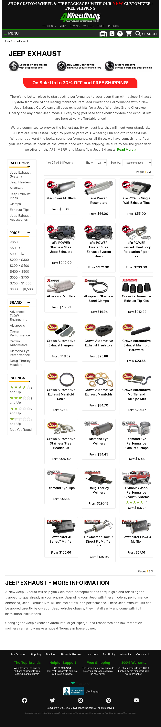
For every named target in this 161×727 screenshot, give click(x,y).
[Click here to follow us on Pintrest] (109, 700)
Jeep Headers (20, 182)
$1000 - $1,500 (21, 289)
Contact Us (143, 654)
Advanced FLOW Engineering (18, 316)
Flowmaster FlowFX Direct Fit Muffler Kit (98, 541)
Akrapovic (17, 325)
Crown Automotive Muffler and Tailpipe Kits (136, 394)
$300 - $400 (19, 266)
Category (20, 164)
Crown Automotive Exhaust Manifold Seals (61, 394)
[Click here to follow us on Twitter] (52, 700)
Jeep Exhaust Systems (20, 174)
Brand (19, 302)
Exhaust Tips (19, 210)
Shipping (35, 654)
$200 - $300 (19, 260)
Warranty (92, 654)
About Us (126, 654)
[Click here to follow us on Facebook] (24, 700)
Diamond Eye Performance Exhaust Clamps (136, 443)
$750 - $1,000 (20, 283)
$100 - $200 (19, 254)
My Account (18, 654)
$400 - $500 (19, 271)
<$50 (14, 242)
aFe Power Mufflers (61, 198)
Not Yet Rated (21, 430)
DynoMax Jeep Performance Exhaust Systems (136, 492)
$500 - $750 (19, 277)
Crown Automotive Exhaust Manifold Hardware (136, 345)
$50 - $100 (18, 248)
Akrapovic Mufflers (61, 296)
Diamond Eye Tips (61, 488)
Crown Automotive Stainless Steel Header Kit (61, 443)
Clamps (15, 204)
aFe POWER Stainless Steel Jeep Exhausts (61, 247)
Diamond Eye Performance (20, 353)
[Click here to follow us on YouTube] (136, 700)
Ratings (19, 379)
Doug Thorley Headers (20, 363)
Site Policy (109, 654)
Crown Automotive (18, 343)
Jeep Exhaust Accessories (20, 217)
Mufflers (16, 188)
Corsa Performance (20, 333)
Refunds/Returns (71, 654)
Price (19, 233)
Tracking (51, 654)
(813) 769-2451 (62, 668)
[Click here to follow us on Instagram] (80, 700)
